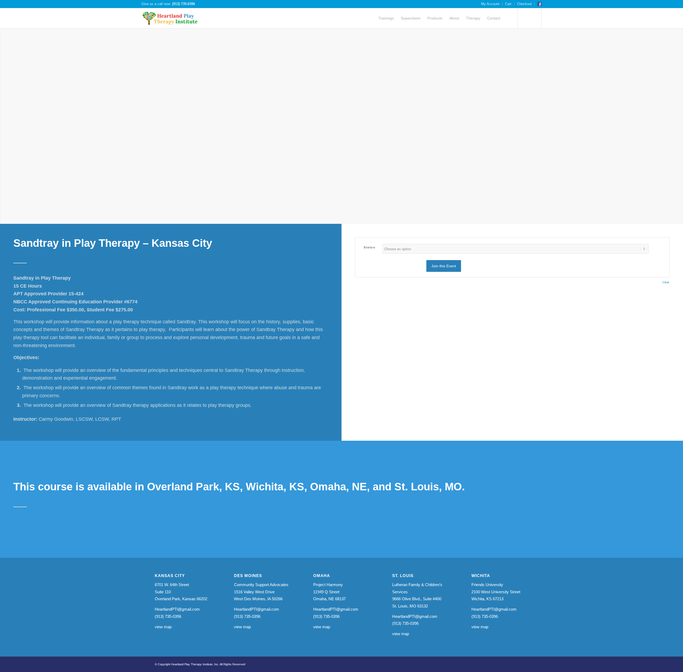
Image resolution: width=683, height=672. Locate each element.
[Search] (509, 18)
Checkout (524, 4)
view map (163, 627)
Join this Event (443, 266)
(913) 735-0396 (183, 4)
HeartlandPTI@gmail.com (177, 609)
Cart (508, 4)
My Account (490, 4)
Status (369, 247)
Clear (665, 282)
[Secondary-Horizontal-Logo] (170, 18)
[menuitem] (490, 4)
